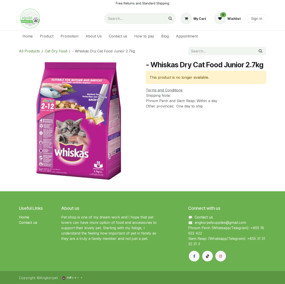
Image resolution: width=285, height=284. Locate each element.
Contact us (28, 222)
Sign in (256, 18)
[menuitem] (27, 36)
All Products (29, 51)
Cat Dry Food (56, 51)
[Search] (170, 18)
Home (24, 217)
